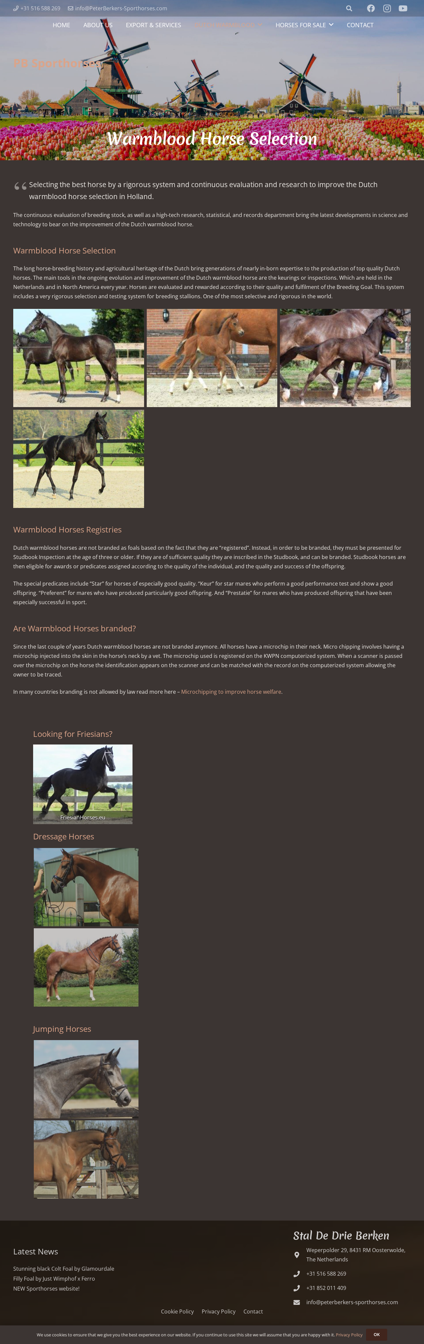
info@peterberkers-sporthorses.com (352, 1302)
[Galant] (86, 887)
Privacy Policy (219, 1311)
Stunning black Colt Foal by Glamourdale (63, 1268)
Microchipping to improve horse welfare (231, 691)
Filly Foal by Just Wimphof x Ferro (54, 1278)
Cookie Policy (177, 1311)
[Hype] (86, 967)
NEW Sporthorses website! (46, 1288)
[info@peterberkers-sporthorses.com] (299, 1302)
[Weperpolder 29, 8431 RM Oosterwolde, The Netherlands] (299, 1255)
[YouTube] (403, 8)
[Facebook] (371, 8)
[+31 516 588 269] (299, 1274)
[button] (349, 8)
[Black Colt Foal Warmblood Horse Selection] (345, 358)
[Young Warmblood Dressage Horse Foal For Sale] (78, 358)
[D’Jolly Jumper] (86, 1079)
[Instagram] (387, 8)
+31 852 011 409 (326, 1288)
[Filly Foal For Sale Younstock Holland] (212, 358)
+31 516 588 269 (326, 1273)
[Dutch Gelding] (82, 784)
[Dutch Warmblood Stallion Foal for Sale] (78, 459)
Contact (253, 1311)
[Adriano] (86, 1159)
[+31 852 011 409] (299, 1288)
